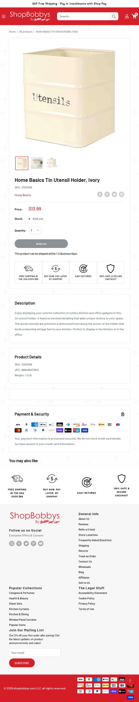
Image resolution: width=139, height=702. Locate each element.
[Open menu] (3, 16)
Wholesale (85, 566)
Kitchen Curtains (19, 609)
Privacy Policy (87, 603)
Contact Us (85, 561)
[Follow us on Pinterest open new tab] (33, 543)
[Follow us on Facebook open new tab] (19, 543)
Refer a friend (87, 529)
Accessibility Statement (93, 592)
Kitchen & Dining (19, 614)
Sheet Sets (15, 603)
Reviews (83, 524)
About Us (84, 518)
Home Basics (23, 195)
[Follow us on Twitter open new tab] (26, 543)
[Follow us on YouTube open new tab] (40, 543)
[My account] (127, 16)
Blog (81, 572)
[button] (134, 16)
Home (12, 31)
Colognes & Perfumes (21, 592)
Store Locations (88, 534)
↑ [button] (130, 680)
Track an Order (87, 556)
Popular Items (17, 624)
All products (25, 31)
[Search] (113, 16)
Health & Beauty (18, 598)
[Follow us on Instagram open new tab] (11, 543)
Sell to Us (84, 582)
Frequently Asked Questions (95, 540)
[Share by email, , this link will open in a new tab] (121, 194)
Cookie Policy (86, 598)
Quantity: (20, 230)
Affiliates (84, 577)
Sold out (41, 243)
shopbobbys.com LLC (27, 688)
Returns (83, 550)
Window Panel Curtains (22, 619)
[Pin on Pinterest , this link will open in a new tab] (107, 194)
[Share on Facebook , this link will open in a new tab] (100, 194)
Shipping (84, 545)
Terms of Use (86, 609)
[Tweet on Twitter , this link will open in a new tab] (114, 194)
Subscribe (21, 663)
